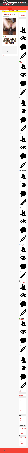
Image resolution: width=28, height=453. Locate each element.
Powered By (5, 451)
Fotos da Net (9, 8)
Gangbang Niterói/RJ (21, 319)
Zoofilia (20, 405)
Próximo (14, 36)
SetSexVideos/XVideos (4, 8)
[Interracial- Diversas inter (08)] (10, 41)
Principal (4, 14)
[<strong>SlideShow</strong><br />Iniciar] (9, 35)
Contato (17, 8)
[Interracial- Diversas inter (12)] (10, 43)
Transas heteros (21, 406)
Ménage (21, 400)
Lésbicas (21, 401)
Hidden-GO (20, 62)
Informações (14, 8)
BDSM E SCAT (20, 355)
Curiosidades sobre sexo (22, 413)
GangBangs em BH (21, 245)
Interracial (13, 10)
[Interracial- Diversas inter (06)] (4, 41)
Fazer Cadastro (24, 2)
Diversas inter (9, 14)
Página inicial (6, 10)
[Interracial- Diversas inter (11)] (6, 43)
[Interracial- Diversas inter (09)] (12, 41)
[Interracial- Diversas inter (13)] (12, 43)
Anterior (5, 36)
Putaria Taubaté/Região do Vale (22, 172)
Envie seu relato (21, 410)
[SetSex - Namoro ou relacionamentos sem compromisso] (8, 4)
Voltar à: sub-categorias (5, 55)
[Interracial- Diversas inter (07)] (7, 41)
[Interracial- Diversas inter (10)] (15, 41)
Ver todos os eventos (21, 395)
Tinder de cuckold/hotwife (22, 98)
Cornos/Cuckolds (21, 399)
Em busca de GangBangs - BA (22, 282)
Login (22, 2)
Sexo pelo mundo (22, 411)
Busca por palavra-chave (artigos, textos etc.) (22, 16)
